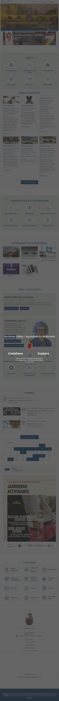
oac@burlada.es (29, 364)
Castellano (15, 353)
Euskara (43, 353)
